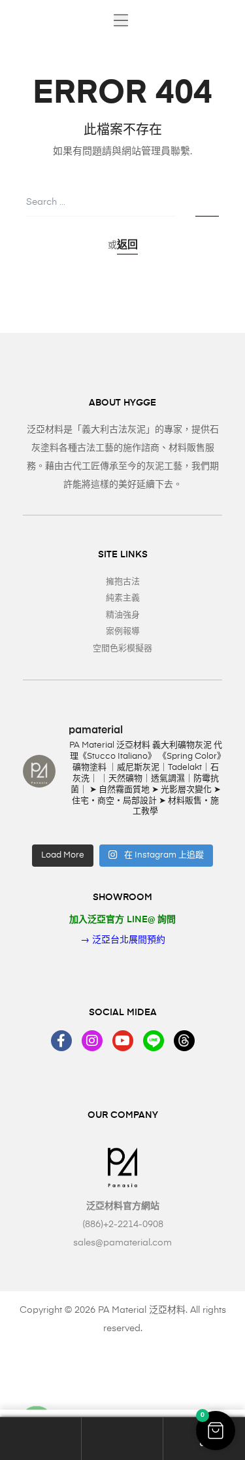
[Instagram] (92, 1040)
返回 (127, 245)
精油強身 (123, 615)
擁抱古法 (123, 582)
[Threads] (184, 1040)
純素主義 (123, 598)
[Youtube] (122, 1040)
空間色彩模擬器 (122, 648)
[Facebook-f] (61, 1040)
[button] (121, 20)
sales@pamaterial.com (122, 1242)
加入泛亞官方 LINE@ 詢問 (122, 919)
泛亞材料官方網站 (122, 1206)
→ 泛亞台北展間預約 (122, 940)
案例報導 (123, 631)
